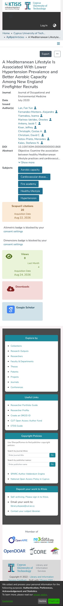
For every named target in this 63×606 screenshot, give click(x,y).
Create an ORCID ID (21, 415)
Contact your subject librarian (25, 511)
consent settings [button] (13, 231)
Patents (14, 371)
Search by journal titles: (18, 451)
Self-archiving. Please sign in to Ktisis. (30, 496)
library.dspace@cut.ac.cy (23, 505)
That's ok (54, 601)
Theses (14, 366)
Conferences (17, 387)
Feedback (22, 580)
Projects (15, 376)
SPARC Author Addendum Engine (28, 473)
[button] (13, 6)
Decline (42, 601)
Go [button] (52, 455)
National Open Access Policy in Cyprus (30, 479)
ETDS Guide (17, 425)
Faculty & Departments (22, 361)
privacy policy (40, 594)
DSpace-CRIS (46, 580)
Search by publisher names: (19, 460)
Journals (15, 382)
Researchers (17, 356)
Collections (16, 345)
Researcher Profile (20, 410)
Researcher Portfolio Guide (24, 405)
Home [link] (6, 33)
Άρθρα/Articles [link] (15, 37)
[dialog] (31, 593)
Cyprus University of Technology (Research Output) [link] (30, 33)
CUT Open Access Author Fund (26, 420)
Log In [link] (44, 25)
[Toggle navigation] (10, 16)
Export (45, 54)
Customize (7, 601)
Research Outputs (20, 351)
